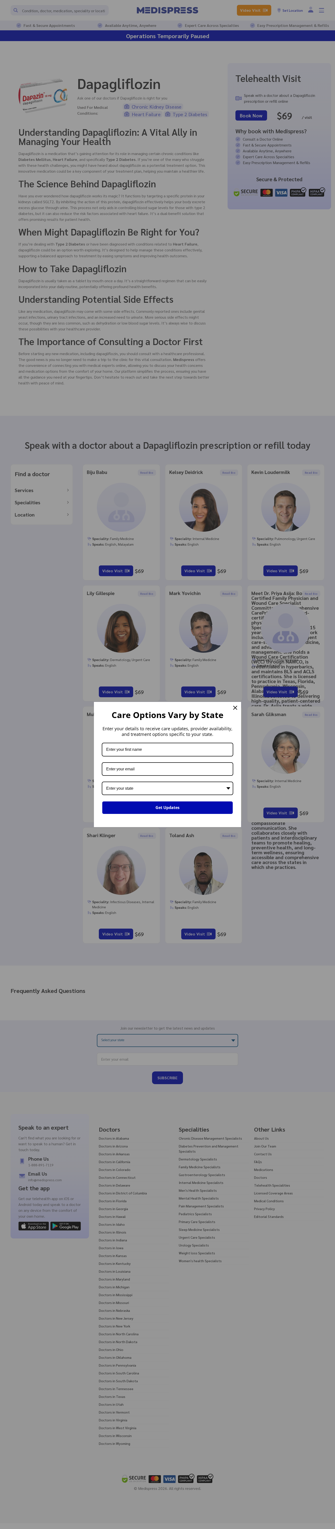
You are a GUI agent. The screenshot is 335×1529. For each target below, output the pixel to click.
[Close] (235, 708)
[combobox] (167, 788)
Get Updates (167, 807)
